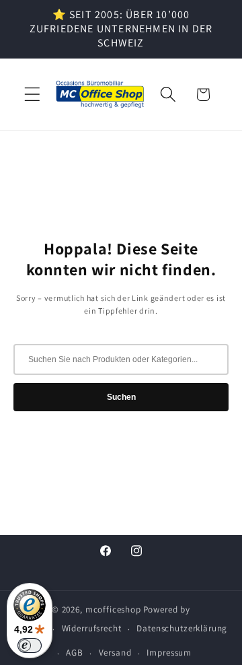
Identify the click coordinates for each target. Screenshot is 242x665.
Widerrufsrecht (92, 628)
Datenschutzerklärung (181, 628)
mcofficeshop (113, 609)
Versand (115, 652)
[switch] (29, 645)
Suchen (121, 397)
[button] (32, 94)
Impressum (169, 652)
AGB (74, 652)
